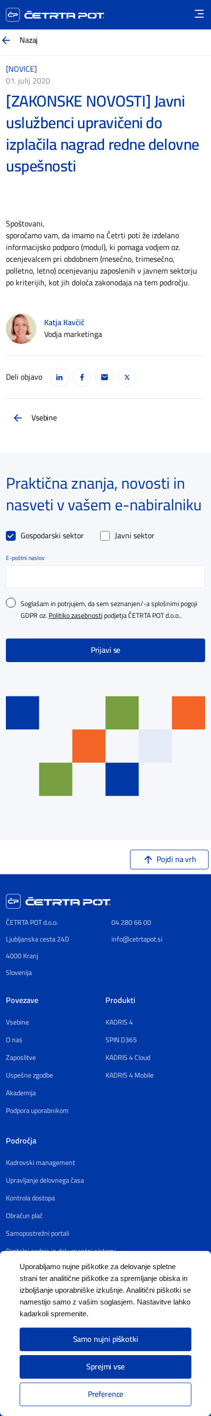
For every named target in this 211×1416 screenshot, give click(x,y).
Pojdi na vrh (176, 859)
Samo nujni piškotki (105, 1339)
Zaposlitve (21, 1058)
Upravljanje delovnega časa (45, 1181)
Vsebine (44, 418)
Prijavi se (105, 650)
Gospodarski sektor (52, 536)
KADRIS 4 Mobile (130, 1076)
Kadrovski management (40, 1163)
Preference (105, 1394)
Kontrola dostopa (30, 1198)
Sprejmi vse (105, 1367)
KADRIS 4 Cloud (128, 1058)
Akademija (21, 1093)
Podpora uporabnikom (37, 1111)
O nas (14, 1040)
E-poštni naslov (25, 558)
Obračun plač (24, 1216)
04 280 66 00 (131, 922)
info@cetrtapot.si (136, 939)
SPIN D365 (121, 1040)
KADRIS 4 (119, 1022)
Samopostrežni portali (37, 1234)
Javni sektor (135, 536)
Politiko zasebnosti (76, 616)
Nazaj (29, 40)
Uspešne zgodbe (29, 1076)
